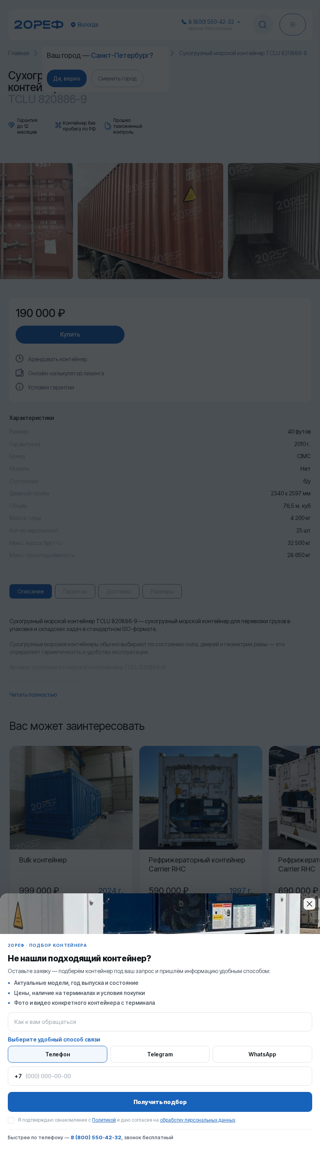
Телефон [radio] (57, 1054)
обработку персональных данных (197, 1120)
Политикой (104, 1120)
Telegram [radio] (160, 1054)
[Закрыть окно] (309, 904)
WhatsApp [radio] (262, 1054)
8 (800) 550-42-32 (96, 1137)
